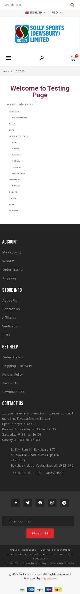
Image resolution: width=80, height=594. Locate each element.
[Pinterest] (40, 503)
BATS (11, 130)
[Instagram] (52, 503)
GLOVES (13, 192)
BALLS (12, 124)
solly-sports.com (49, 579)
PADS (11, 204)
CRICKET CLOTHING (18, 136)
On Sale (12, 198)
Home (6, 71)
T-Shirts (16, 161)
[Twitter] (28, 503)
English (36, 13)
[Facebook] (15, 503)
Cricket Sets (15, 180)
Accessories (15, 111)
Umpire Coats (18, 173)
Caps (14, 142)
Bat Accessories (19, 118)
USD (55, 13)
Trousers (16, 167)
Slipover (16, 149)
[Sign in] (42, 58)
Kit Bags (16, 186)
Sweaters (16, 155)
